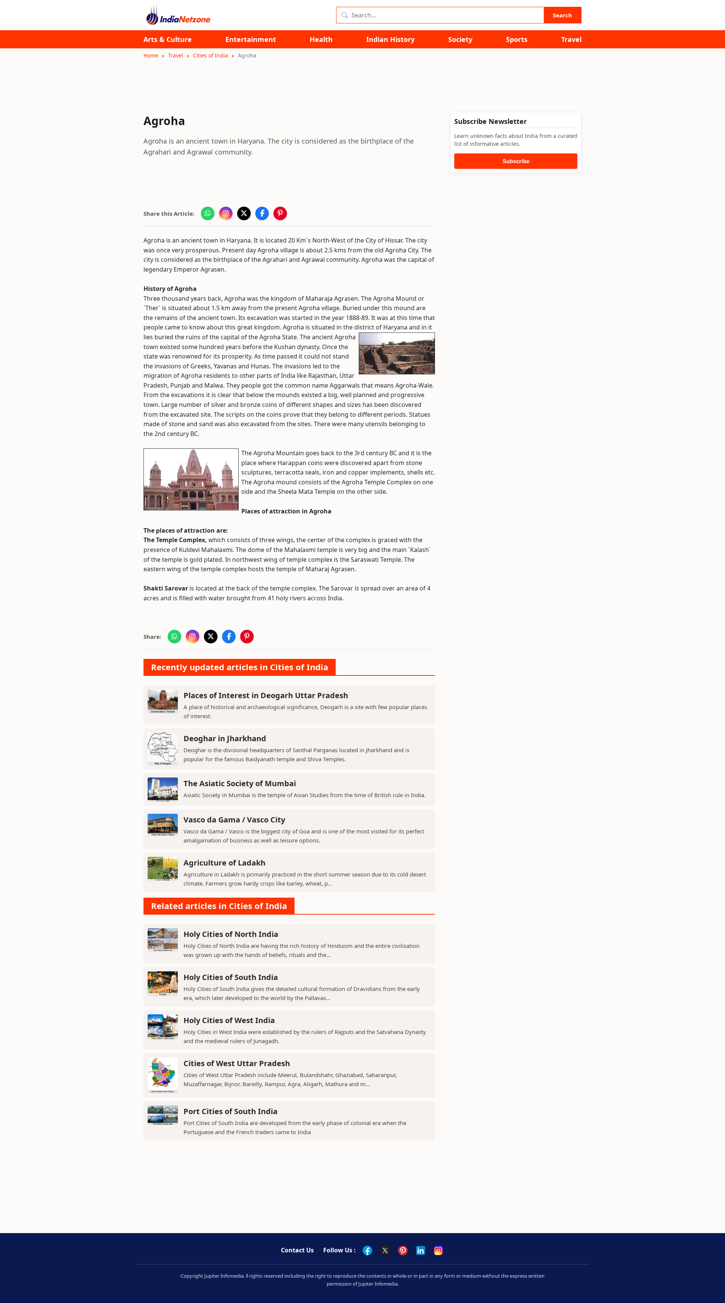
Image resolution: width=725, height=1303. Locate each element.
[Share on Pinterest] (280, 213)
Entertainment (250, 39)
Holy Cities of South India (231, 977)
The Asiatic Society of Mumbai (240, 783)
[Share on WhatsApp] (207, 213)
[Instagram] (438, 1250)
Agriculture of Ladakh (224, 863)
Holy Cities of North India (231, 934)
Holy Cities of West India (229, 1020)
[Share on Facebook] (262, 213)
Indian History (390, 39)
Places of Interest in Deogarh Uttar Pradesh (266, 695)
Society (460, 39)
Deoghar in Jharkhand (225, 738)
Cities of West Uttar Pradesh (237, 1063)
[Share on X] (244, 213)
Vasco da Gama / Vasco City (234, 820)
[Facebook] (367, 1250)
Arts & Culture (167, 39)
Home (150, 55)
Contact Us (297, 1250)
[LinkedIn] (421, 1250)
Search (562, 15)
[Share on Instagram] (226, 213)
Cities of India (210, 55)
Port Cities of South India (231, 1111)
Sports (517, 39)
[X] (385, 1250)
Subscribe (516, 161)
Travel (571, 39)
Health (321, 39)
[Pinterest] (403, 1250)
